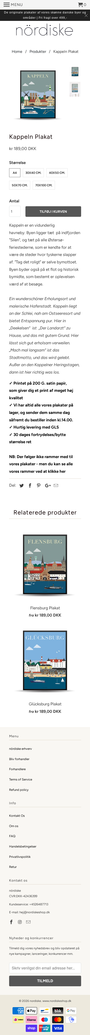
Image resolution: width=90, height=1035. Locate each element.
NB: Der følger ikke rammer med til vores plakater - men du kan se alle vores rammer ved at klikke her (41, 464)
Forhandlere (17, 769)
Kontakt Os (17, 815)
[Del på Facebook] (29, 485)
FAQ (12, 836)
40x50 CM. (57, 173)
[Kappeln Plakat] (38, 95)
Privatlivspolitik (19, 857)
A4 (15, 173)
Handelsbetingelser (22, 846)
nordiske (35, 1001)
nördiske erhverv (20, 749)
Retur (13, 867)
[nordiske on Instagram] (20, 922)
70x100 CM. (43, 185)
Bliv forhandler (19, 759)
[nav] (13, 5)
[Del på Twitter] (21, 485)
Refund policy (19, 790)
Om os (13, 826)
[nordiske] (45, 30)
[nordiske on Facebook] (11, 922)
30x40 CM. (33, 173)
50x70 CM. (20, 185)
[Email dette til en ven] (55, 485)
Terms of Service (20, 779)
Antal (14, 201)
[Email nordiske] (28, 922)
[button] (45, 291)
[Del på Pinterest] (38, 485)
